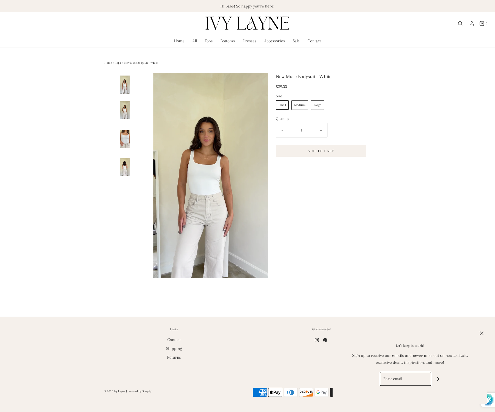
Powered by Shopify (140, 391)
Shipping (174, 348)
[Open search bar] (460, 23)
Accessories (274, 40)
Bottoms (227, 40)
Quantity (282, 119)
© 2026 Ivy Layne (114, 391)
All (194, 40)
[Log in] (472, 23)
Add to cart (321, 151)
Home (179, 40)
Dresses (250, 40)
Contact (314, 40)
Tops (209, 40)
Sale (296, 40)
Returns (174, 357)
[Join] (438, 379)
